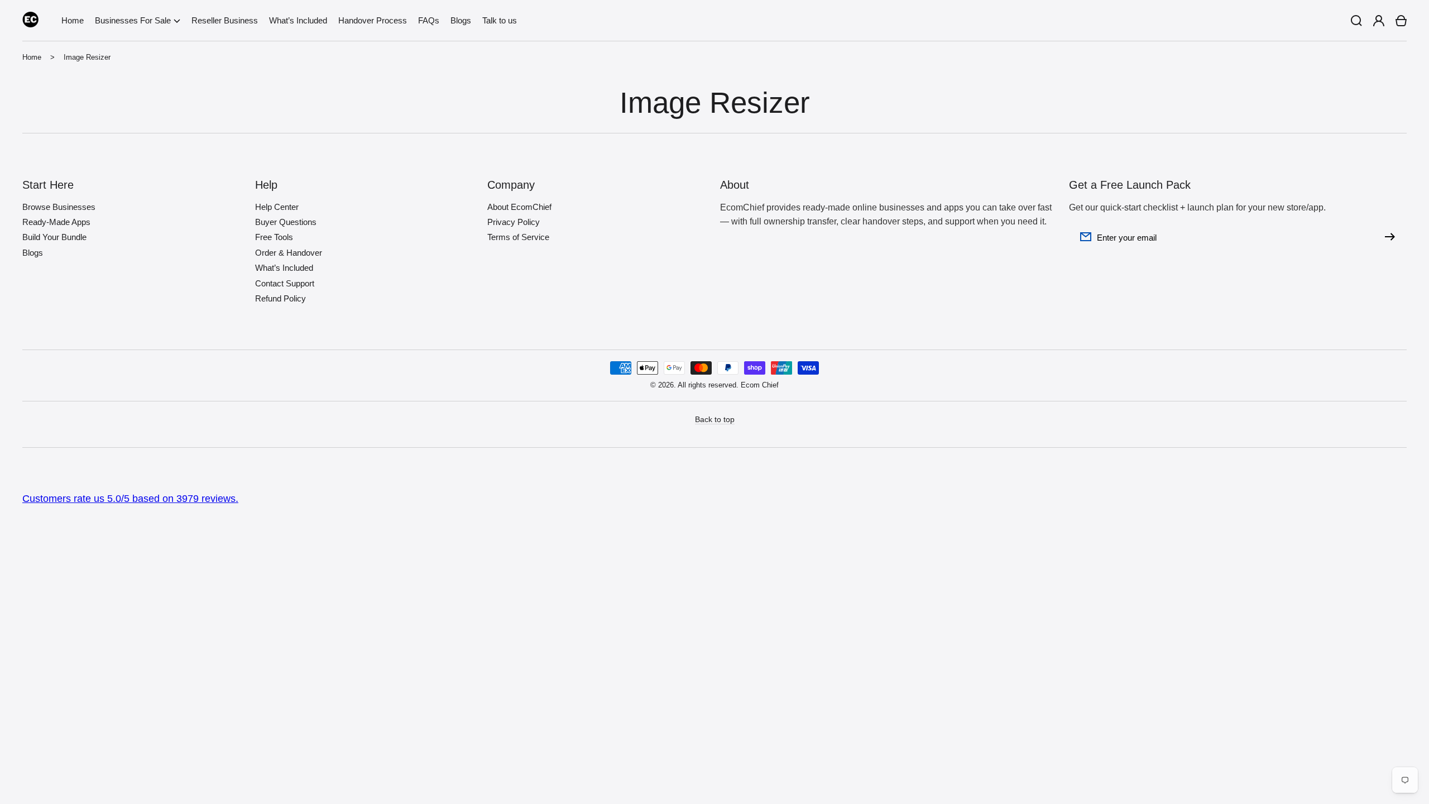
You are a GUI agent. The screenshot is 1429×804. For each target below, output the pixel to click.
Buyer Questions (286, 222)
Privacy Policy (513, 222)
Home (31, 57)
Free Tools (274, 237)
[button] (137, 20)
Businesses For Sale (133, 20)
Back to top (715, 419)
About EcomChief (519, 207)
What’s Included (284, 267)
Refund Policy (280, 298)
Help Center (277, 207)
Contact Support (284, 283)
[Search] (1356, 20)
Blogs (32, 252)
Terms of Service (518, 237)
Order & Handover (288, 252)
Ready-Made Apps (56, 222)
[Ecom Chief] (31, 20)
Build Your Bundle (54, 237)
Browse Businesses (58, 207)
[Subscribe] (1393, 237)
